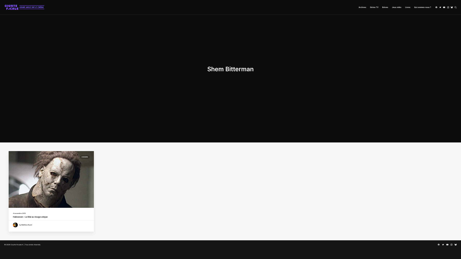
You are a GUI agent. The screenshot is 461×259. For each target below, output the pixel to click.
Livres (407, 7)
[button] (436, 7)
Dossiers (85, 157)
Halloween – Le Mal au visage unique (30, 217)
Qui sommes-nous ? (422, 7)
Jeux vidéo (396, 7)
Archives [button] (362, 7)
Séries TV (374, 7)
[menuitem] (362, 7)
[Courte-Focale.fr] (25, 7)
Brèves (385, 7)
